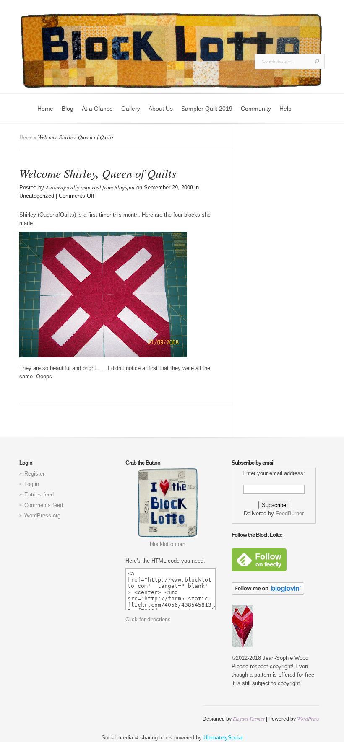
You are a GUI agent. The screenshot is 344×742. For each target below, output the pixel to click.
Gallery (130, 108)
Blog (67, 108)
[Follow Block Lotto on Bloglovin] (268, 592)
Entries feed (39, 494)
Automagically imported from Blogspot (90, 187)
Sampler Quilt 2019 (206, 108)
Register (34, 474)
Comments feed (43, 505)
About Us (161, 108)
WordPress (308, 718)
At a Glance (97, 108)
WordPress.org (42, 515)
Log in (31, 484)
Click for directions (148, 619)
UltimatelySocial (223, 737)
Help (285, 108)
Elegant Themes (249, 718)
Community (256, 108)
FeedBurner (290, 513)
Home (45, 108)
